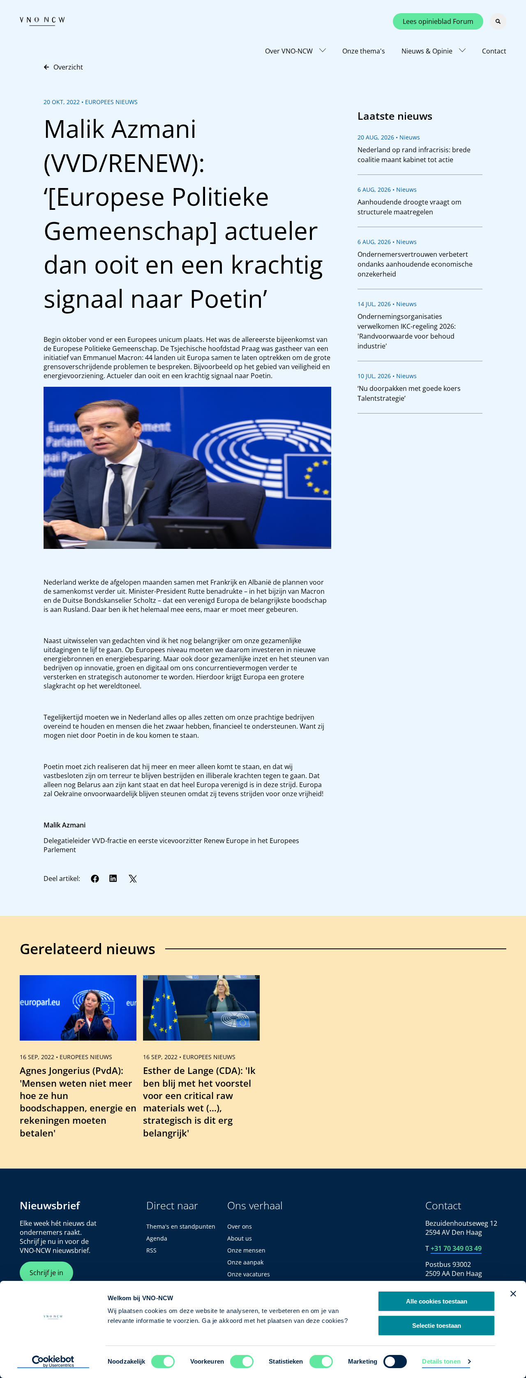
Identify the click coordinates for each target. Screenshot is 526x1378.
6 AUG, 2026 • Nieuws (387, 189)
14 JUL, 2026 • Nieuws (387, 304)
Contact (494, 51)
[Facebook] (95, 878)
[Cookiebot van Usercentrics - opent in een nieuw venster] (53, 1362)
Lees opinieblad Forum (438, 21)
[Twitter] (132, 878)
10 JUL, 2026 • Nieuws (387, 376)
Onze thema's (363, 51)
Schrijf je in (46, 1272)
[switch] (242, 1361)
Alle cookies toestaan (436, 1301)
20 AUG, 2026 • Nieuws (389, 137)
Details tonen (441, 1361)
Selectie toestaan (436, 1325)
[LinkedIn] (113, 878)
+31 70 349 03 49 (456, 1248)
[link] (78, 1060)
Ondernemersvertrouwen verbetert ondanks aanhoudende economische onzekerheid (415, 264)
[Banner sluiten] (513, 1294)
